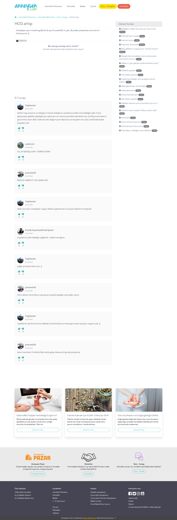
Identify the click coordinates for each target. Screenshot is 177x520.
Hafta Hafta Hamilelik (23, 492)
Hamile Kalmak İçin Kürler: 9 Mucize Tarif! (88, 415)
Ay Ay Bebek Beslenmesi (24, 498)
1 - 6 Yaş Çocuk (59, 501)
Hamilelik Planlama (53, 6)
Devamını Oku (37, 430)
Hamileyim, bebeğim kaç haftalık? (138, 130)
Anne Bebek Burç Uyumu (100, 504)
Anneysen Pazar (38, 474)
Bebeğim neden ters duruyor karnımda (138, 30)
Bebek (83, 6)
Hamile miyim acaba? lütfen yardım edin (138, 111)
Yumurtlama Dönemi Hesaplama (103, 498)
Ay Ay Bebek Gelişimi (23, 495)
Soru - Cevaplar (108, 6)
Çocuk (93, 6)
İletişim (131, 504)
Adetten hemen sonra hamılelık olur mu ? (139, 104)
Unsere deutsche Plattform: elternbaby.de (144, 507)
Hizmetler (124, 6)
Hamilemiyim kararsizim (134, 126)
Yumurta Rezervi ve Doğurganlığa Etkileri (138, 415)
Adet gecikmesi (130, 90)
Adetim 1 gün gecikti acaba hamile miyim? (139, 64)
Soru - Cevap (139, 471)
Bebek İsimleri (95, 501)
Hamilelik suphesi (131, 99)
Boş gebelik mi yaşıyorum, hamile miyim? (139, 50)
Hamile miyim (130, 40)
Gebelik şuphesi (131, 70)
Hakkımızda (132, 498)
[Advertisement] (63, 71)
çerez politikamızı (89, 518)
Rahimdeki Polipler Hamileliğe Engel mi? (37, 415)
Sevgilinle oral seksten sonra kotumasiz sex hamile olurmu (138, 57)
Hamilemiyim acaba (132, 36)
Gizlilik (130, 501)
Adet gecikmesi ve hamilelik (136, 86)
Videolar (56, 513)
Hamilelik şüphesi (131, 74)
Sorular (55, 507)
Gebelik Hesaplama (98, 492)
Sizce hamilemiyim (132, 94)
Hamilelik (71, 6)
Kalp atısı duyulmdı (132, 44)
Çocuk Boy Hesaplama (99, 495)
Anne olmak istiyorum (133, 122)
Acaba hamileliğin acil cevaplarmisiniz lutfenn (137, 80)
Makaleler (56, 510)
